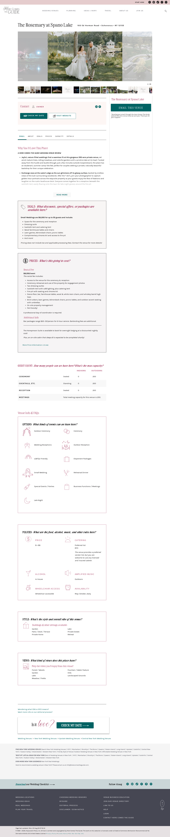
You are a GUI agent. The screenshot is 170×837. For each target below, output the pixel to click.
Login (106, 813)
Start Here (139, 2)
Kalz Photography (131, 79)
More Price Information (35, 345)
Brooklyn (85, 749)
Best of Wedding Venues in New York (58, 755)
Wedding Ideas (23, 801)
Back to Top (162, 801)
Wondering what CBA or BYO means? (33, 709)
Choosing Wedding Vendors (73, 797)
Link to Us (108, 805)
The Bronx (93, 749)
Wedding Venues (50, 11)
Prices (48, 136)
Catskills (136, 749)
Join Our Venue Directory (116, 801)
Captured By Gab (56, 79)
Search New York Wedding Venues (54, 749)
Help (106, 809)
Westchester (36, 752)
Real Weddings (23, 805)
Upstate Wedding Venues (69, 738)
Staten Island (110, 749)
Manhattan (76, 749)
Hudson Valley (25, 752)
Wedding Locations (25, 797)
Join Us (139, 11)
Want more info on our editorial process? (35, 712)
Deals (39, 136)
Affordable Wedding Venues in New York (116, 752)
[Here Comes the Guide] (10, 9)
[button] (20, 56)
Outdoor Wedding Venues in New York (87, 752)
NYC (69, 749)
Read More (62, 195)
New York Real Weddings (50, 761)
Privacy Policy (51, 833)
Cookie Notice (63, 833)
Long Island (120, 749)
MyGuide (64, 801)
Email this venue (131, 107)
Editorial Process (69, 805)
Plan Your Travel (24, 809)
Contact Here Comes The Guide (119, 818)
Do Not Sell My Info (76, 833)
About (31, 136)
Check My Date (72, 725)
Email (22, 136)
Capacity (59, 136)
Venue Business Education (117, 797)
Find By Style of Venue (65, 752)
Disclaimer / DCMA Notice (72, 809)
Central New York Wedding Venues (96, 738)
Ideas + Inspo (90, 11)
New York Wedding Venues (45, 738)
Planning (71, 11)
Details (70, 136)
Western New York (49, 752)
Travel (108, 11)
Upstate (129, 749)
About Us (123, 11)
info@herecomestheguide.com (77, 765)
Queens (101, 749)
